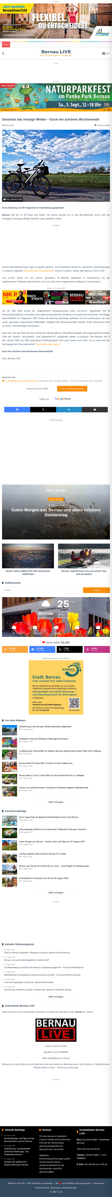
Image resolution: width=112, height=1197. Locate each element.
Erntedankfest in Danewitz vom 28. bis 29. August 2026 (43, 878)
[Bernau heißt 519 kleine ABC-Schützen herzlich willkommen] (9, 767)
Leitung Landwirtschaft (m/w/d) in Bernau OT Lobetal (42, 854)
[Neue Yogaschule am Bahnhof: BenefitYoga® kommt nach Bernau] (9, 821)
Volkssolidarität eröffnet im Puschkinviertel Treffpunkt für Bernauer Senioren (52, 829)
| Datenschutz (98, 1183)
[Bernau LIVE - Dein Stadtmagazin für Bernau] (56, 53)
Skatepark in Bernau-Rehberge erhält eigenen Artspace (43, 739)
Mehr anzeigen (56, 802)
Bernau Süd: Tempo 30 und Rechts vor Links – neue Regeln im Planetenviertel (54, 866)
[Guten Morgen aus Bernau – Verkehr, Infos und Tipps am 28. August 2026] (9, 845)
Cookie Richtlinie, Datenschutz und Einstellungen (56, 1188)
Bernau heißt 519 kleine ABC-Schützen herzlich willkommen (46, 763)
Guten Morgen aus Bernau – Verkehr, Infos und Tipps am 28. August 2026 (52, 841)
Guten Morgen (56, 499)
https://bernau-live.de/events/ (39, 270)
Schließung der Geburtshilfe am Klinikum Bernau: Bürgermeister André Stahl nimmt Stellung (60, 751)
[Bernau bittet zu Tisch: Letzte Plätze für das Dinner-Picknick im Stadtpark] (9, 779)
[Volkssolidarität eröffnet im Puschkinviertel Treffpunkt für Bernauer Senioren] (9, 833)
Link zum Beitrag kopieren (72, 389)
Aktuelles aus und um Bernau (22, 380)
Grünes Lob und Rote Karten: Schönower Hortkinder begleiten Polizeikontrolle (53, 787)
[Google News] (63, 399)
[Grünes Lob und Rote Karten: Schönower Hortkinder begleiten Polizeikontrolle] (9, 791)
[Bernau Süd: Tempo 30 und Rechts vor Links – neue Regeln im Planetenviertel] (9, 870)
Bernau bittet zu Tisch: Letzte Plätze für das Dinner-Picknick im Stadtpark (51, 775)
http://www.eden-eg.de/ (47, 344)
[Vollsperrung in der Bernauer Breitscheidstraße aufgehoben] (9, 730)
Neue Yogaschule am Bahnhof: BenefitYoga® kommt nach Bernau (48, 817)
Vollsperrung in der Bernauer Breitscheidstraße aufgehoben (45, 726)
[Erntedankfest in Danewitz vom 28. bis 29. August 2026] (9, 882)
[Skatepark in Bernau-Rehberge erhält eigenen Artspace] (9, 742)
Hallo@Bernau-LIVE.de (59, 1058)
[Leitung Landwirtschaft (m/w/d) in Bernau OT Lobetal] (9, 857)
